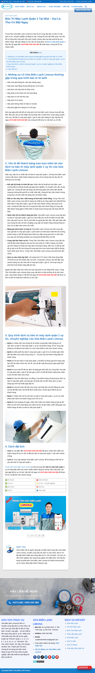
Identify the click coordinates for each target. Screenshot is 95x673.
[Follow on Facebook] (35, 657)
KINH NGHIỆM (54, 7)
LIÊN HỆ (66, 7)
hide (40, 52)
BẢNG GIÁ (41, 7)
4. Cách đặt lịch (12, 69)
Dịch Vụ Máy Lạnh (11, 15)
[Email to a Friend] (35, 536)
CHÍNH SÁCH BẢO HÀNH (84, 1)
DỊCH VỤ (30, 7)
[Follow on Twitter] (46, 657)
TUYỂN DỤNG (77, 7)
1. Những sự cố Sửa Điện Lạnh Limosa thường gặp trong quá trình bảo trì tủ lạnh (34, 56)
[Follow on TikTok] (42, 657)
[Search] (86, 6)
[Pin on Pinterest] (39, 536)
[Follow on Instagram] (38, 657)
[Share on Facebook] (28, 536)
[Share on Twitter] (32, 536)
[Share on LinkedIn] (43, 536)
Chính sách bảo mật (66, 1)
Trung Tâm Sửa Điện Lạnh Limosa (18, 467)
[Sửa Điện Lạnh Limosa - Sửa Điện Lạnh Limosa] (6, 6)
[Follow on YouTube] (57, 657)
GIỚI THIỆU (20, 7)
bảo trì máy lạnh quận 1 (56, 42)
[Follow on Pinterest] (49, 657)
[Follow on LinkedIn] (53, 657)
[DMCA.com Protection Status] (38, 661)
